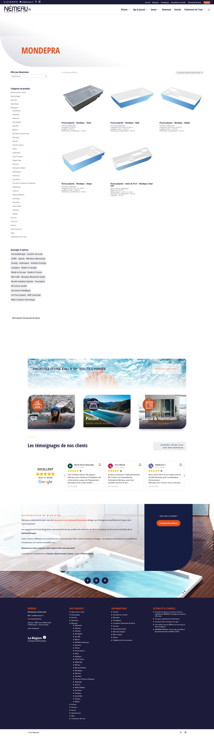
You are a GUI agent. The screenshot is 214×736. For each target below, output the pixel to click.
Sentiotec (16, 198)
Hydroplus (24, 263)
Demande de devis (194, 2)
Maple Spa (17, 160)
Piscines (14, 221)
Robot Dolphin (18, 194)
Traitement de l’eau (193, 10)
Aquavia (16, 114)
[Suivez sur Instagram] (96, 580)
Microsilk (15, 276)
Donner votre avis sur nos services (172, 446)
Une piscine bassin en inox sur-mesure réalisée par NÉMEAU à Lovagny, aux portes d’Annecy (170, 614)
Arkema (16, 118)
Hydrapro (16, 152)
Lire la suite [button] (72, 486)
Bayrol (15, 129)
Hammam (166, 10)
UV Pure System (18, 295)
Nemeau (16, 175)
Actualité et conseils (178, 2)
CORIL (14, 258)
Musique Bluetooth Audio (33, 276)
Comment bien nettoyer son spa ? (167, 622)
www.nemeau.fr (33, 628)
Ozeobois (16, 179)
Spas (13, 233)
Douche (177, 10)
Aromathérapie (18, 254)
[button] (184, 476)
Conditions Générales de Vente (124, 623)
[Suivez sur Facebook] (87, 580)
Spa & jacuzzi (139, 10)
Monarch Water (19, 168)
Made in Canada (28, 267)
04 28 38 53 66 (36, 619)
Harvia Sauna (18, 145)
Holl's (15, 149)
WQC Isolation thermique (23, 299)
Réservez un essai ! (166, 369)
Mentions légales (119, 632)
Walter (15, 214)
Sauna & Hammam (159, 418)
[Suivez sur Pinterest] (105, 580)
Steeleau (16, 202)
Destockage (15, 96)
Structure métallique (20, 290)
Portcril (16, 191)
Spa (33, 418)
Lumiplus (15, 267)
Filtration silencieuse (35, 258)
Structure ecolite (19, 286)
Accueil (147, 2)
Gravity (14, 263)
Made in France (34, 272)
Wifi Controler (34, 295)
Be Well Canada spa (21, 133)
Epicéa (21, 258)
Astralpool (17, 122)
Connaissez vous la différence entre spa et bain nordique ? (170, 626)
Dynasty (16, 137)
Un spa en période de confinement (167, 619)
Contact (207, 2)
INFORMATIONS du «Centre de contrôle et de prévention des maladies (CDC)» (170, 630)
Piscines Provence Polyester (24, 183)
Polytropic (17, 187)
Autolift (16, 126)
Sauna (153, 10)
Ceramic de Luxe (34, 254)
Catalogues (165, 2)
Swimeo (16, 210)
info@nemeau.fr (37, 615)
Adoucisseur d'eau (18, 92)
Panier (115, 637)
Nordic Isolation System (22, 281)
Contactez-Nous (168, 523)
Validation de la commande (122, 640)
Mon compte (117, 634)
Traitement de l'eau (19, 237)
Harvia (15, 141)
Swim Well (17, 206)
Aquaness (17, 110)
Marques (155, 2)
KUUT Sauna (18, 156)
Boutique (116, 617)
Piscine (124, 10)
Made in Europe (18, 272)
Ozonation (40, 281)
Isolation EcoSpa (38, 263)
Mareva (16, 164)
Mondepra (17, 172)
